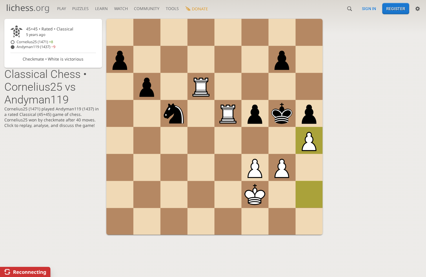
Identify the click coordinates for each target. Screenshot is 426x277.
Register (395, 8)
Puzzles (80, 8)
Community (146, 8)
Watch (121, 8)
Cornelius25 (35, 41)
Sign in (369, 8)
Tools (172, 8)
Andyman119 (36, 46)
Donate (200, 9)
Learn (101, 8)
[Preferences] (417, 8)
